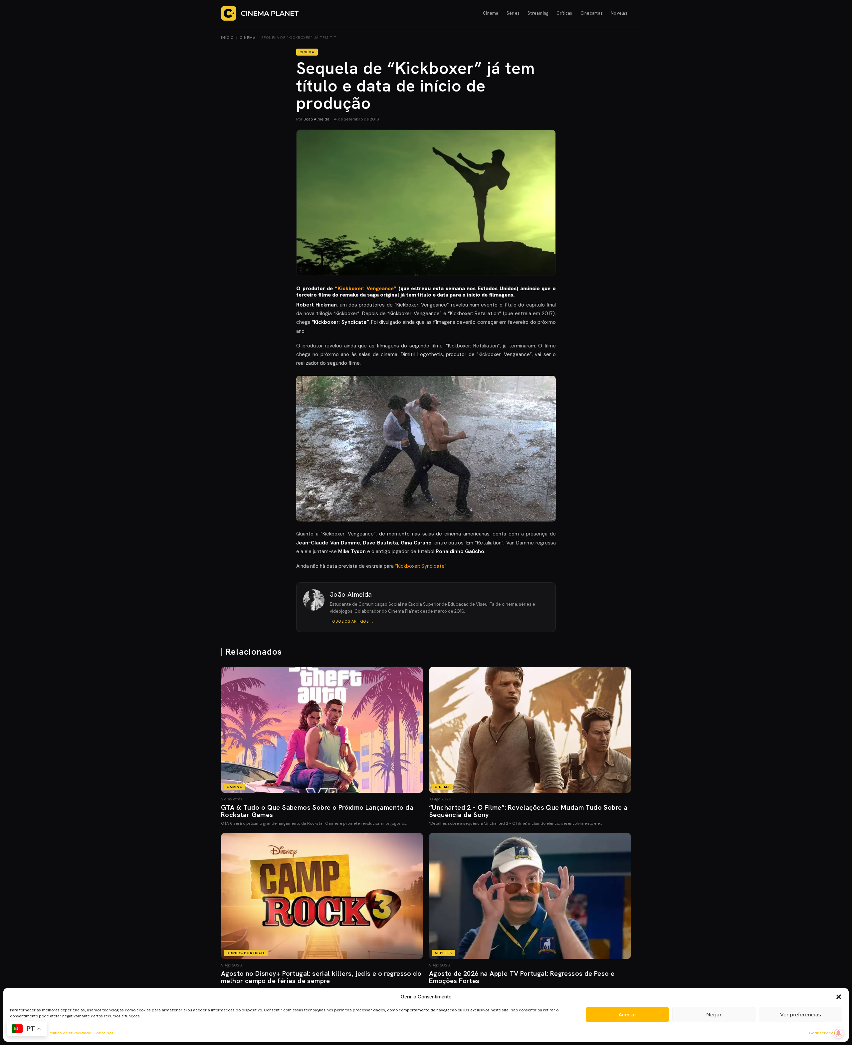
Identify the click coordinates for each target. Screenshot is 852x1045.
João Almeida (316, 119)
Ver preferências (800, 1014)
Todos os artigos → (352, 621)
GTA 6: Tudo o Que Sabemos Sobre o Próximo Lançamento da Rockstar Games (317, 811)
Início (227, 37)
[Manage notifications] (838, 1033)
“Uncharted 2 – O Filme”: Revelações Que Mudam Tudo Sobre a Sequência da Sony (528, 811)
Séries (513, 13)
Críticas (564, 13)
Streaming (538, 13)
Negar (714, 1014)
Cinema (491, 13)
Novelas (619, 13)
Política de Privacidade (70, 1033)
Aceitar (627, 1014)
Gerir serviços (822, 1033)
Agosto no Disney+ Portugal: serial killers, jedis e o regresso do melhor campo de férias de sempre (321, 977)
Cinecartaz (591, 13)
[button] (838, 996)
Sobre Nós (104, 1033)
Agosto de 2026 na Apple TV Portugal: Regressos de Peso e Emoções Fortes (521, 977)
